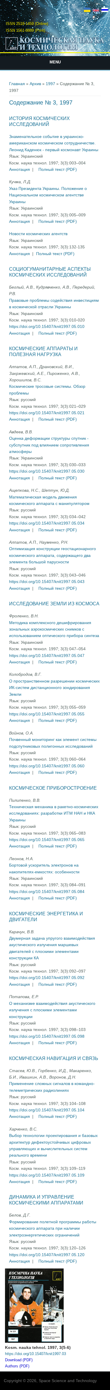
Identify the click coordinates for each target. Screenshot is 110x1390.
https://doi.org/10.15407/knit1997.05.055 (46, 714)
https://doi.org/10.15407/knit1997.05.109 (46, 1175)
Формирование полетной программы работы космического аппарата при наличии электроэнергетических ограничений (52, 1228)
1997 (50, 83)
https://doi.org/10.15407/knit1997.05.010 (46, 326)
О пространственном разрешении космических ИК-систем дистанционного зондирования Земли (54, 688)
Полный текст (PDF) (57, 169)
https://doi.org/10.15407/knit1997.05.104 (46, 1110)
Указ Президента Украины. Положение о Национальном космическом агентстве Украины (48, 195)
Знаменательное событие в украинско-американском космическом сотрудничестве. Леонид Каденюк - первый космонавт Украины (53, 143)
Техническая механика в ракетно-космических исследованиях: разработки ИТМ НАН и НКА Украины (53, 813)
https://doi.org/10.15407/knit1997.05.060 (46, 766)
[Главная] (55, 49)
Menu (55, 62)
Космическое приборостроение (53, 788)
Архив (35, 83)
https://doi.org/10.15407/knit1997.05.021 (46, 412)
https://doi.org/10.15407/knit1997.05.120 (46, 1254)
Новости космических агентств (38, 233)
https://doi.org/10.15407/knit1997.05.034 (46, 523)
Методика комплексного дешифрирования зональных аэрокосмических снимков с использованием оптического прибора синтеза (54, 629)
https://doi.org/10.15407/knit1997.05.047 (46, 655)
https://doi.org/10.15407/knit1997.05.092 (46, 977)
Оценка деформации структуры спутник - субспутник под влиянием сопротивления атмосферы (49, 445)
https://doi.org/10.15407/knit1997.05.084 (46, 891)
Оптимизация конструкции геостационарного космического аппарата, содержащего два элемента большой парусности (52, 555)
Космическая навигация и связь (53, 1058)
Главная (17, 83)
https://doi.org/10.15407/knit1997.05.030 (46, 471)
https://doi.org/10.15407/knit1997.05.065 (46, 839)
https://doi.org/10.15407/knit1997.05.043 (46, 581)
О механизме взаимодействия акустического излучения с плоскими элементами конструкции (52, 1010)
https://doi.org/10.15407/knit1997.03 (35, 1354)
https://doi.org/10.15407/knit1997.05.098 (46, 1036)
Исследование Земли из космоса (54, 603)
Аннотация (19, 169)
